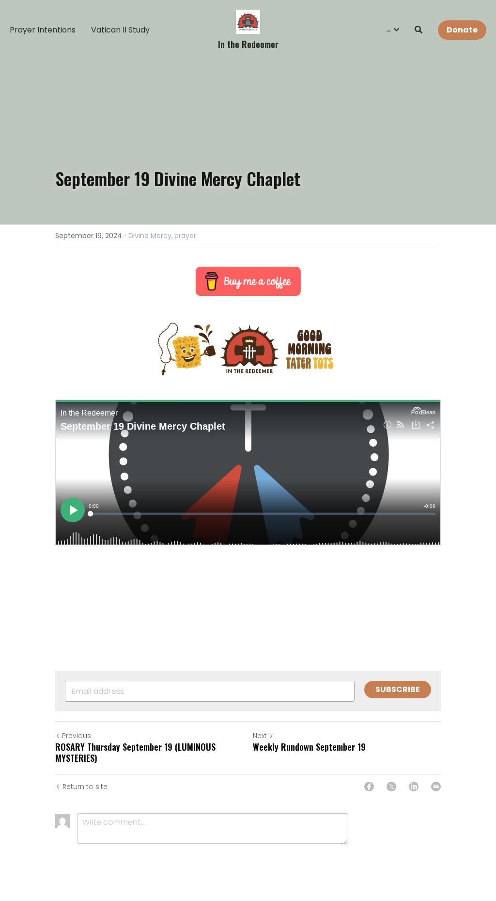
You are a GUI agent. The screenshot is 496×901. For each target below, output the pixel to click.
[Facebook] (369, 786)
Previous (76, 735)
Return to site (85, 786)
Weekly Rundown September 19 (309, 747)
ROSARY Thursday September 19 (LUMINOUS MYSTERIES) (135, 752)
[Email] (436, 786)
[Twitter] (391, 786)
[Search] (418, 30)
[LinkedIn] (413, 786)
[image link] (248, 21)
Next (260, 735)
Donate (462, 29)
